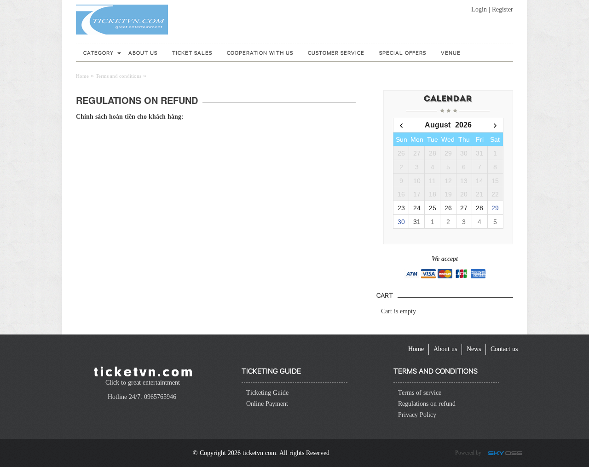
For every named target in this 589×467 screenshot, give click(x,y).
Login (479, 9)
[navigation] (98, 52)
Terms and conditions (118, 76)
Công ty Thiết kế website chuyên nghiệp (506, 454)
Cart (384, 294)
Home (82, 76)
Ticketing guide (271, 370)
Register (502, 9)
